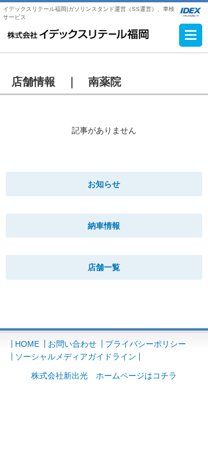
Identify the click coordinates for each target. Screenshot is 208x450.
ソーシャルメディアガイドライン (75, 356)
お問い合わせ (72, 343)
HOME (27, 343)
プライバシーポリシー (145, 343)
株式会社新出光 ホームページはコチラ (104, 375)
